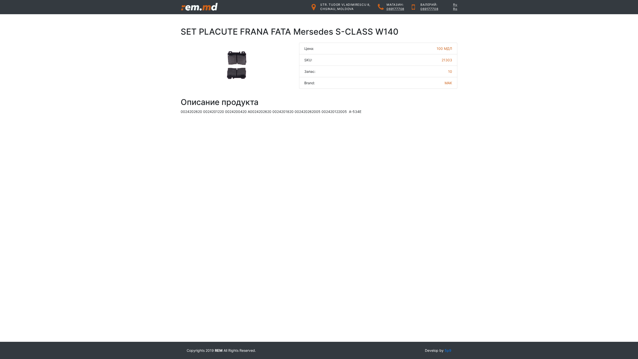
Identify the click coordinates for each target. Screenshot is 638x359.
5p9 (448, 350)
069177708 (395, 9)
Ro (455, 9)
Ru (455, 4)
